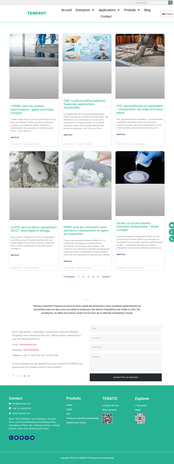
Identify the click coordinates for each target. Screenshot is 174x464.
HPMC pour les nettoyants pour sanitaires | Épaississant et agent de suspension (86, 230)
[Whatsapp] (17, 376)
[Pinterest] (25, 376)
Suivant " (106, 276)
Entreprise (83, 10)
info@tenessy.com (28, 344)
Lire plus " (15, 137)
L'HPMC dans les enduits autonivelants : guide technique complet (32, 109)
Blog (147, 10)
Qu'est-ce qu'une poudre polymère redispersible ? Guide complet (138, 226)
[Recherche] (170, 2)
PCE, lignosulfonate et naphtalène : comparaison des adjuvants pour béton (140, 109)
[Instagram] (21, 376)
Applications (107, 10)
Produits (130, 10)
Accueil (66, 10)
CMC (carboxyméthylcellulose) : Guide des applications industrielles (85, 104)
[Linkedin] (21, 438)
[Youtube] (28, 376)
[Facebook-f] (13, 376)
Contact (106, 16)
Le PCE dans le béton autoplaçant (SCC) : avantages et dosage (34, 228)
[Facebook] (16, 438)
